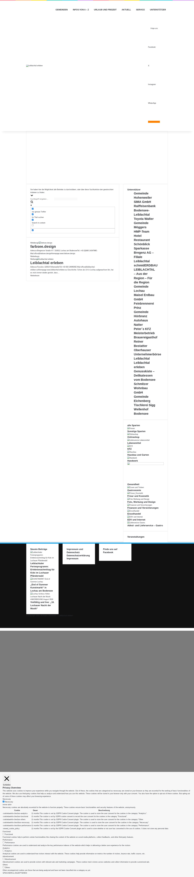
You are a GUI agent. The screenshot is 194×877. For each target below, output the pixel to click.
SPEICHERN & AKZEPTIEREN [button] (15, 873)
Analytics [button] (6, 848)
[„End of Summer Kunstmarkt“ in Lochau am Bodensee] (42, 582)
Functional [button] (7, 832)
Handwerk (132, 461)
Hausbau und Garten (138, 455)
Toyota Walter (144, 218)
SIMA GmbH (142, 202)
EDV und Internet (136, 519)
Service (140, 10)
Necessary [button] (7, 799)
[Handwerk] (132, 458)
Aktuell (126, 10)
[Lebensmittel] (138, 440)
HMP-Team (141, 231)
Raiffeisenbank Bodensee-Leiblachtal (145, 210)
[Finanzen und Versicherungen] (139, 505)
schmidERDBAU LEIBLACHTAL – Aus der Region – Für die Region (146, 274)
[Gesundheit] (145, 464)
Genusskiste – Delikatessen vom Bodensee (144, 375)
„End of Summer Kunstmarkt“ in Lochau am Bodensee (41, 587)
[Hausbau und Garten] (131, 452)
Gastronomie (134, 490)
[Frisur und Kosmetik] (135, 493)
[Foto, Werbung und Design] (138, 499)
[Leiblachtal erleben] (34, 66)
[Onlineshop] (132, 434)
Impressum (72, 558)
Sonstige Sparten (136, 431)
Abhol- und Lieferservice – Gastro (145, 525)
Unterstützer (158, 10)
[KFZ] (130, 446)
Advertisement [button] (8, 856)
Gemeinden (62, 10)
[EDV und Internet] (135, 517)
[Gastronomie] (135, 487)
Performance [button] (7, 840)
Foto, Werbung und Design (141, 502)
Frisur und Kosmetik (138, 496)
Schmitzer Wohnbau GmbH (141, 388)
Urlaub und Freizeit (105, 10)
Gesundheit (133, 484)
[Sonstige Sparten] (131, 428)
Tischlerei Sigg (144, 405)
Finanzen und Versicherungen (142, 508)
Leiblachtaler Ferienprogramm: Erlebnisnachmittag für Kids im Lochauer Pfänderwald (42, 569)
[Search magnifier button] (31, 202)
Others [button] (5, 865)
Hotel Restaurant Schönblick (142, 240)
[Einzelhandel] (133, 511)
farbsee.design (43, 247)
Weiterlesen (34, 256)
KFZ (129, 449)
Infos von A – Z (81, 10)
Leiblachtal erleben (46, 263)
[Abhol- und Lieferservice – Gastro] (136, 523)
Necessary (9, 802)
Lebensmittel (134, 443)
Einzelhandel (134, 514)
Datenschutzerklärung (78, 555)
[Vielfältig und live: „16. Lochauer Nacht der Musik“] (42, 599)
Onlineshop (133, 437)
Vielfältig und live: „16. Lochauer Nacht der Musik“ (42, 605)
